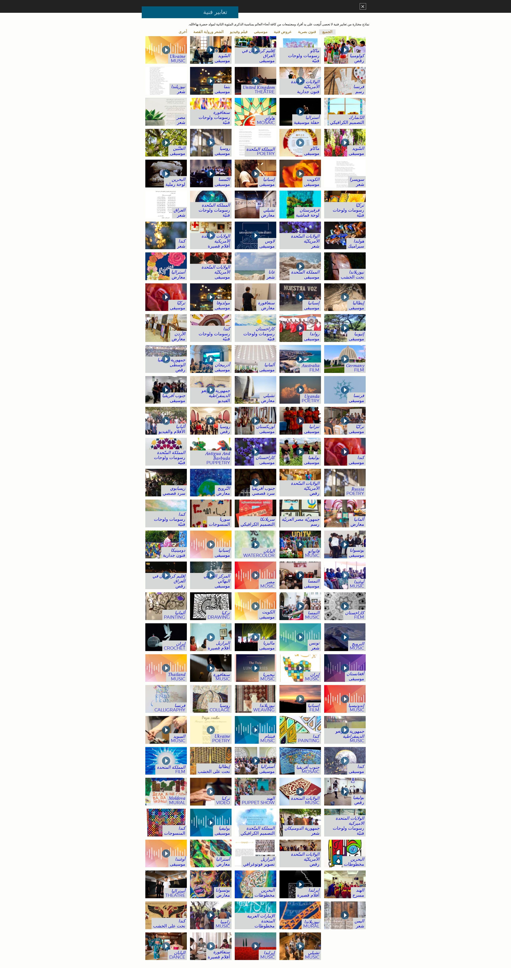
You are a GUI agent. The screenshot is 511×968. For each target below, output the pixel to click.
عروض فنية (283, 32)
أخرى (183, 32)
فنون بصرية (307, 32)
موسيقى (260, 32)
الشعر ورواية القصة (208, 32)
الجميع (327, 32)
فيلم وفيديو (239, 32)
